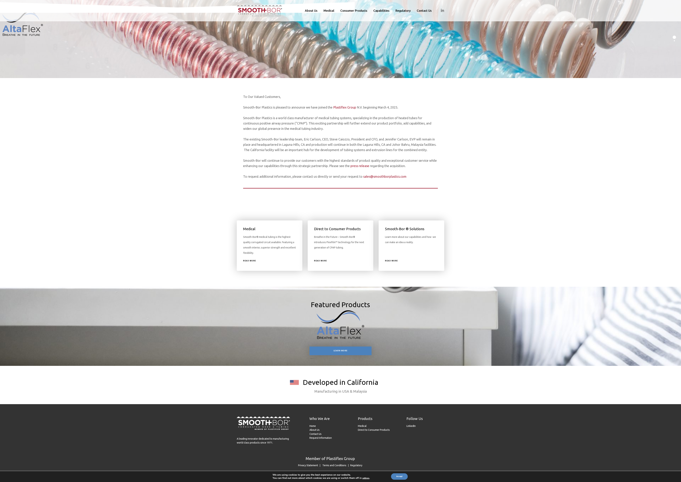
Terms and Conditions (334, 465)
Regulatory (356, 465)
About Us (314, 429)
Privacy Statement (308, 465)
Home (312, 426)
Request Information (320, 437)
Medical (362, 426)
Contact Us (315, 434)
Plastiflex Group (344, 107)
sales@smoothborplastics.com (384, 176)
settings (365, 478)
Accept (399, 476)
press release (359, 166)
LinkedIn (411, 426)
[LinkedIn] (440, 10)
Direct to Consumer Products (374, 429)
